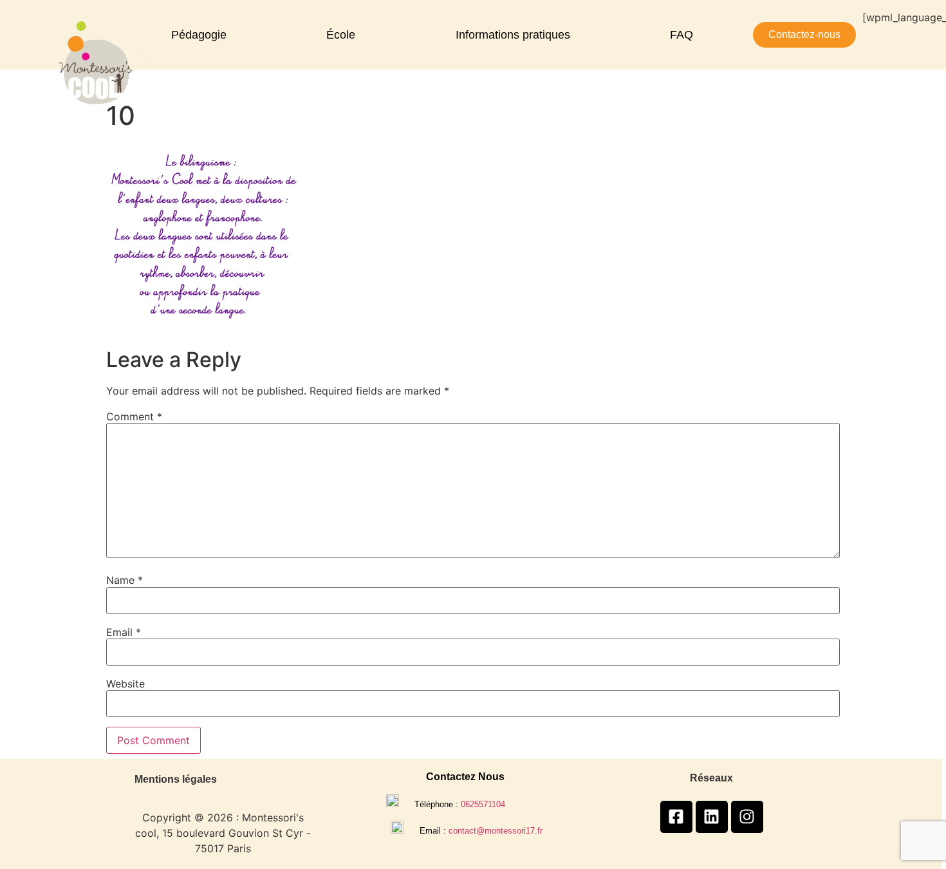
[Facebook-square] (676, 817)
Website (125, 683)
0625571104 (483, 804)
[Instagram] (747, 817)
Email (123, 632)
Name (124, 580)
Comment (134, 416)
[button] (202, 35)
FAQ (681, 34)
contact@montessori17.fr (496, 831)
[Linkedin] (712, 817)
